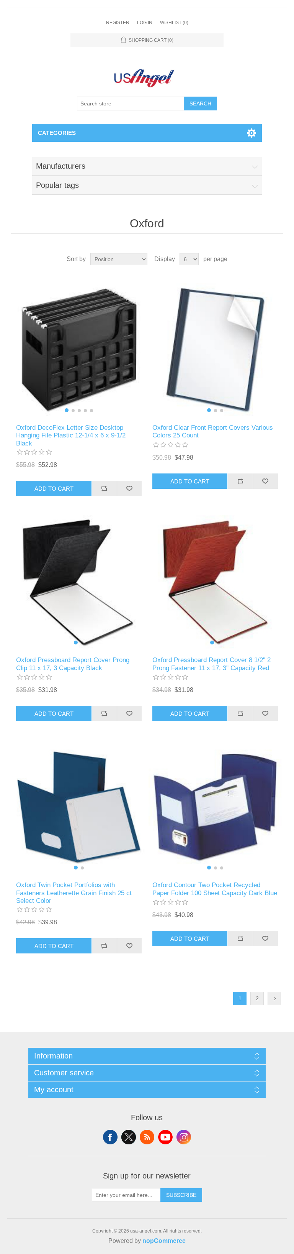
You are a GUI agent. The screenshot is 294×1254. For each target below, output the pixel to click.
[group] (78, 349)
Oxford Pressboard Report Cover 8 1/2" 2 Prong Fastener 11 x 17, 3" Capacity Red (211, 663)
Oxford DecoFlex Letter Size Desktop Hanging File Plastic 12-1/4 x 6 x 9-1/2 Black (71, 435)
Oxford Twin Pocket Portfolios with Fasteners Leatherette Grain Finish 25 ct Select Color (74, 892)
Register (117, 22)
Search (200, 103)
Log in (144, 22)
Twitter (128, 1137)
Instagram (183, 1137)
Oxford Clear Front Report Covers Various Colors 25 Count (212, 431)
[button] (67, 410)
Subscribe (181, 1195)
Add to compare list (104, 488)
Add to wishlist (129, 488)
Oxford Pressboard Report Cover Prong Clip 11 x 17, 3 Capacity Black (72, 663)
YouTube (165, 1137)
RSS (147, 1137)
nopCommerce (164, 1241)
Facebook (110, 1137)
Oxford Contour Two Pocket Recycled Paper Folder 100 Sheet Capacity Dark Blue (214, 888)
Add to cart (54, 488)
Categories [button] (57, 133)
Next (274, 998)
